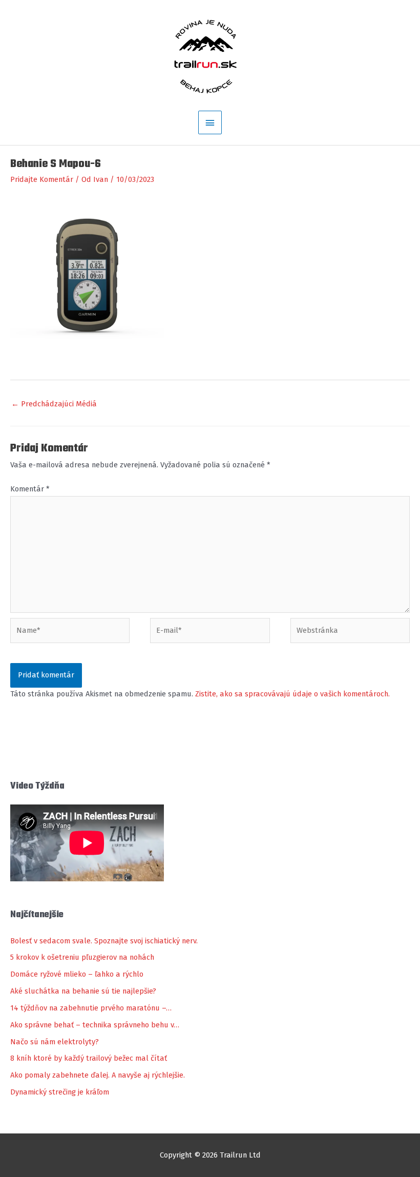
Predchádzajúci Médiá (54, 403)
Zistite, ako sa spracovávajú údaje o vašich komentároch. (292, 693)
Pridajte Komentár (41, 179)
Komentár (29, 488)
